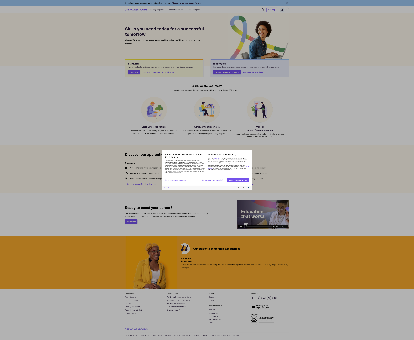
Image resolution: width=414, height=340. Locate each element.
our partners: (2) (217, 158)
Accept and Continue (238, 180)
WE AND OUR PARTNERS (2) (222, 154)
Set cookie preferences (212, 180)
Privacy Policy (167, 187)
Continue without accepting (175, 180)
